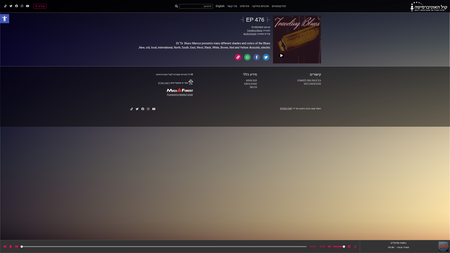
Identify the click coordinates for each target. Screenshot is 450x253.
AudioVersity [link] (249, 33)
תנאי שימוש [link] (251, 80)
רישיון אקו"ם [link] (164, 83)
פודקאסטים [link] (279, 6)
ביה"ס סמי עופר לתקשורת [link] (309, 80)
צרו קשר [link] (232, 6)
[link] (4, 18)
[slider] (164, 246)
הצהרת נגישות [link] (250, 83)
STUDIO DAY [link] (286, 108)
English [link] (220, 6)
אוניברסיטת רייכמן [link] (312, 83)
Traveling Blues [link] (254, 30)
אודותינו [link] (244, 6)
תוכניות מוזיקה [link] (260, 6)
